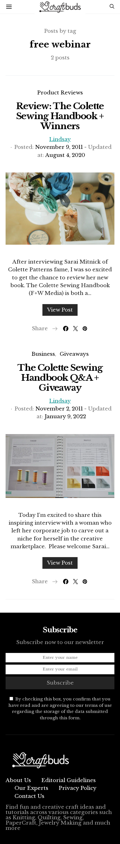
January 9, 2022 (65, 416)
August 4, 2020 (65, 155)
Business (43, 354)
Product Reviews (60, 92)
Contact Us (29, 796)
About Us (18, 780)
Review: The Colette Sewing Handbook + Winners (60, 116)
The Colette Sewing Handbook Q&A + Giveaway (59, 377)
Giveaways (74, 354)
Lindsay (60, 139)
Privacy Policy (78, 788)
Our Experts (31, 788)
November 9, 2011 (59, 147)
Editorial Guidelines (68, 780)
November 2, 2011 (59, 408)
